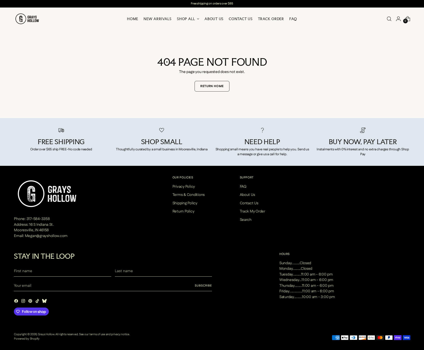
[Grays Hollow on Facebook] (16, 302)
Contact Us (249, 203)
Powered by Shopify (26, 339)
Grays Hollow (46, 334)
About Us (247, 194)
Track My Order (252, 211)
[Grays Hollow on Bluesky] (44, 302)
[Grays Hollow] (27, 19)
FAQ (243, 186)
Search (246, 219)
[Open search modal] (389, 18)
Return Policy (183, 211)
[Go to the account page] (398, 18)
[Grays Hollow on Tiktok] (37, 302)
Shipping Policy (184, 203)
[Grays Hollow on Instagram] (23, 302)
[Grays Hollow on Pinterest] (30, 302)
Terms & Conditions (188, 194)
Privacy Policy (183, 186)
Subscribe (203, 286)
